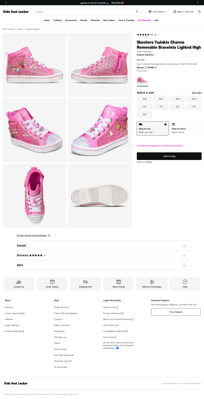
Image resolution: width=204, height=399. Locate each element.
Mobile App (59, 331)
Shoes (47, 20)
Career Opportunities (14, 313)
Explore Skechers (145, 54)
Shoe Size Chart (61, 361)
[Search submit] (137, 11)
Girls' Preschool (8, 29)
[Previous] (6, 2)
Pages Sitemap (12, 325)
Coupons (58, 319)
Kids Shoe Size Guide (64, 355)
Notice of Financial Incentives (117, 319)
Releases (95, 20)
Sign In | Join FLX (185, 11)
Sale (156, 20)
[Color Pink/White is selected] (142, 80)
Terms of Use (109, 307)
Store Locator (60, 349)
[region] (102, 2)
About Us (9, 307)
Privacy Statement (112, 313)
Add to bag (169, 156)
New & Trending (126, 20)
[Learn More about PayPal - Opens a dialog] (156, 67)
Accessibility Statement (114, 331)
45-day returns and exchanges (32, 235)
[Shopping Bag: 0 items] (199, 12)
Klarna (57, 343)
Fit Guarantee (60, 367)
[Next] (197, 2)
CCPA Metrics (109, 325)
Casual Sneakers (32, 29)
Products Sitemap (13, 331)
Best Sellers (109, 20)
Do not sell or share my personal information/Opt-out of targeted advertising (118, 345)
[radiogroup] (169, 128)
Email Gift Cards (61, 307)
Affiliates (9, 319)
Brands (83, 20)
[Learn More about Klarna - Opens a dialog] (146, 67)
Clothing (57, 20)
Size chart (197, 92)
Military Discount (62, 325)
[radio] (153, 128)
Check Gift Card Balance (65, 313)
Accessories (71, 20)
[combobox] (87, 11)
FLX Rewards (144, 20)
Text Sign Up (60, 337)
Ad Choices (108, 337)
